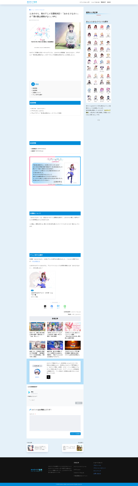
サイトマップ (97, 471)
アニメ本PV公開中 (37, 94)
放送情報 (35, 90)
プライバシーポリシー (100, 468)
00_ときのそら (77, 314)
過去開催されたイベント (81, 475)
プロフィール (97, 465)
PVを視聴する (36, 261)
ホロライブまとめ (76, 311)
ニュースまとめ (95, 2)
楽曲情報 (35, 88)
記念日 (109, 2)
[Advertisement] (55, 68)
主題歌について (37, 92)
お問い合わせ (97, 473)
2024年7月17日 (34, 393)
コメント (32, 414)
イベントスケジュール (80, 466)
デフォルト (78, 469)
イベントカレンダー (85, 2)
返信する (79, 403)
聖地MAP (103, 2)
